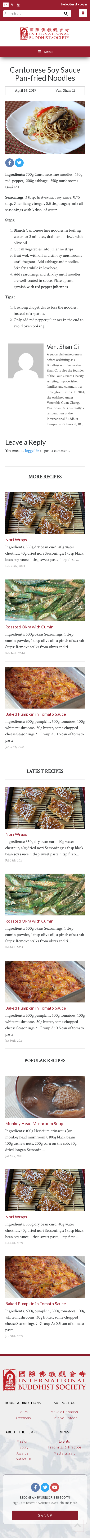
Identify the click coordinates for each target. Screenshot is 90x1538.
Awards (22, 1453)
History (22, 1447)
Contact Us (22, 1458)
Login (83, 4)
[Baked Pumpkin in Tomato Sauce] (45, 688)
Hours (23, 1411)
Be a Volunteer (64, 1417)
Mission (22, 1441)
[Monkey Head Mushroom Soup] (45, 1097)
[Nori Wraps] (45, 513)
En (6, 5)
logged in (32, 450)
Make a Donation (64, 1411)
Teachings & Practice (64, 1447)
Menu (48, 52)
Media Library (64, 1453)
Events (64, 1441)
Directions (22, 1417)
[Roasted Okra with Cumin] (45, 600)
